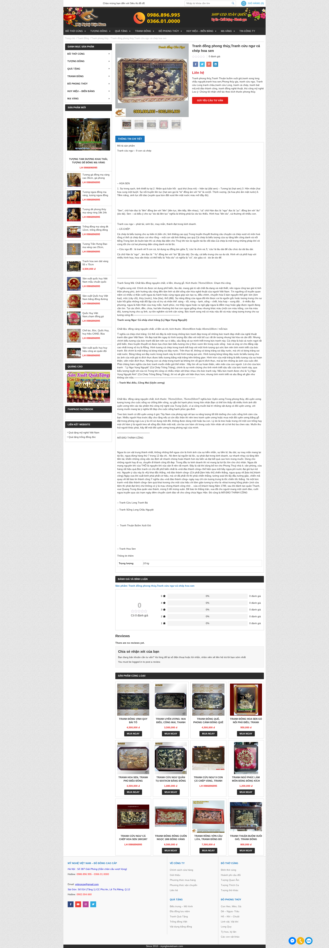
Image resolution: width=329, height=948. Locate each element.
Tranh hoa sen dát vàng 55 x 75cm (95, 263)
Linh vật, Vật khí (229, 921)
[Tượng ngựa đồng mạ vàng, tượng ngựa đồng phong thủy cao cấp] (74, 197)
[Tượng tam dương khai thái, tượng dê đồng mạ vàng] (88, 134)
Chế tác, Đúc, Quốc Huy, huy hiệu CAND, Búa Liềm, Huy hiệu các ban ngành (95, 332)
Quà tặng (121, 31)
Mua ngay (133, 733)
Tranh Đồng (143, 31)
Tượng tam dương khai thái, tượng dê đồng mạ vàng (88, 161)
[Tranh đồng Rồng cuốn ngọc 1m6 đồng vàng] (171, 816)
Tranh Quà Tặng (179, 916)
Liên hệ (174, 890)
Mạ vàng (226, 31)
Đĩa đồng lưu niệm (180, 911)
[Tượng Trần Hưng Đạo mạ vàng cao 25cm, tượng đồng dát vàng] (74, 249)
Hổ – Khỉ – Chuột (230, 916)
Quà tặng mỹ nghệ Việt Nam (83, 432)
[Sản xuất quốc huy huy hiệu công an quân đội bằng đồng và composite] (74, 353)
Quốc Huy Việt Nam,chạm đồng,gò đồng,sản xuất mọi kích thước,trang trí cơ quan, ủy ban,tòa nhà (95, 315)
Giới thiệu (175, 875)
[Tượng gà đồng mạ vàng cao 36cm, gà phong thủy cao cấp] (74, 180)
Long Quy (226, 926)
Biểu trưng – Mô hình (181, 906)
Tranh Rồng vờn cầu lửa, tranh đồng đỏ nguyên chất (208, 838)
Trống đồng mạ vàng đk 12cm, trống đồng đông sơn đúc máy (95, 228)
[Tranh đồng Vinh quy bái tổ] (133, 700)
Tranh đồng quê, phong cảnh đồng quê (208, 721)
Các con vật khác (230, 936)
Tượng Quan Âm (230, 880)
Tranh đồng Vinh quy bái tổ (133, 721)
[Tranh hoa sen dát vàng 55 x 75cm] (74, 266)
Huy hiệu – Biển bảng (199, 31)
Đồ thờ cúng (74, 31)
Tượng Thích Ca (230, 885)
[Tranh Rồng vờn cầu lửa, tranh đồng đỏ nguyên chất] (208, 816)
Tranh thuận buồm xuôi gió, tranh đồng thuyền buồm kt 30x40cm (246, 838)
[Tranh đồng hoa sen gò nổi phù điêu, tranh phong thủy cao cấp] (246, 700)
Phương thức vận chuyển (183, 885)
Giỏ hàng (254, 3)
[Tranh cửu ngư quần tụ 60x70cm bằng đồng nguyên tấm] (171, 758)
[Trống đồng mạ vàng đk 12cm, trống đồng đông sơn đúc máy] (74, 232)
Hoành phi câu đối (231, 875)
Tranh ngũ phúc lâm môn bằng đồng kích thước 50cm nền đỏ (246, 779)
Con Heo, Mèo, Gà (231, 906)
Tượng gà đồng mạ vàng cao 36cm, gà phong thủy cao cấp (95, 176)
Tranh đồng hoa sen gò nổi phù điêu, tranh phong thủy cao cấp (246, 721)
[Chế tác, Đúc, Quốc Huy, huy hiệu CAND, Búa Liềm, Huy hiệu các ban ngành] (74, 336)
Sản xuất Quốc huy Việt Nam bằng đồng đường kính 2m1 (95, 297)
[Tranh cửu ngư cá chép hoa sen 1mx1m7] (133, 816)
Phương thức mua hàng (183, 880)
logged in (137, 661)
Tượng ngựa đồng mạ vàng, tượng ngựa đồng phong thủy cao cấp (95, 194)
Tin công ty (247, 31)
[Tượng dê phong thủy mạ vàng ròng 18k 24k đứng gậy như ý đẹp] (74, 214)
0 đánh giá (214, 56)
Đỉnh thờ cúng (228, 869)
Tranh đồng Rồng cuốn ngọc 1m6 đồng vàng (171, 838)
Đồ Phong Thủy (169, 31)
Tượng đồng (98, 31)
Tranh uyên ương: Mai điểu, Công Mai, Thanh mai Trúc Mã (171, 721)
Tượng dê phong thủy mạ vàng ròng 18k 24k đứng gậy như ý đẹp (94, 211)
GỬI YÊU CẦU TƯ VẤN (210, 100)
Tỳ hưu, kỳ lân (228, 931)
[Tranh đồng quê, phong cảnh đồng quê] (208, 700)
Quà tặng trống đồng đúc (82, 437)
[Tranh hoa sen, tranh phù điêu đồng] (133, 758)
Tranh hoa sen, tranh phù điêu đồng (133, 779)
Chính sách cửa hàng (181, 869)
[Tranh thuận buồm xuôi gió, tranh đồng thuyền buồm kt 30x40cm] (246, 816)
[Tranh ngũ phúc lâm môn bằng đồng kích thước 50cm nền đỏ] (246, 758)
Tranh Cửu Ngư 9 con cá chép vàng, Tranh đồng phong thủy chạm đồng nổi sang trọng (208, 779)
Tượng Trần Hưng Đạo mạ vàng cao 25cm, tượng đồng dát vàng (94, 245)
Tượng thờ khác (229, 890)
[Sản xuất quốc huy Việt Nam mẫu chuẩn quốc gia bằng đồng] (74, 284)
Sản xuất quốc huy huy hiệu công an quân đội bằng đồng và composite (95, 349)
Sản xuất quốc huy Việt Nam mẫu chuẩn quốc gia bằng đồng (94, 280)
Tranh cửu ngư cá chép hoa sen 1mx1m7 (133, 838)
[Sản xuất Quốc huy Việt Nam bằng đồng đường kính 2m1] (74, 301)
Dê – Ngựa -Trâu (230, 911)
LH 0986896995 (88, 167)
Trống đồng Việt (178, 921)
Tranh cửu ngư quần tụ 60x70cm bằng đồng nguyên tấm (171, 779)
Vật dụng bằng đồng (181, 926)
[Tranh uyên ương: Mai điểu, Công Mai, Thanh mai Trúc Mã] (171, 700)
